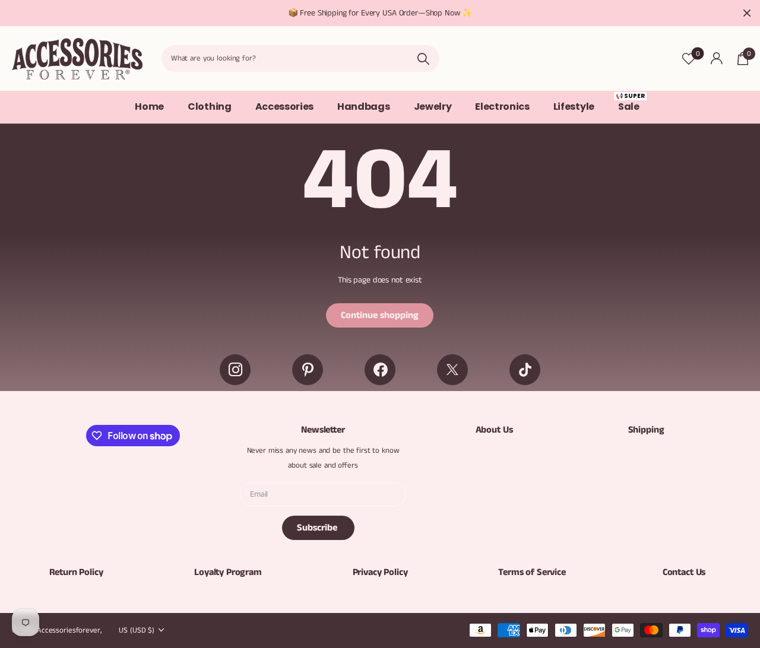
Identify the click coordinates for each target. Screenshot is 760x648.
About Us (494, 430)
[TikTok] (524, 369)
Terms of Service (531, 572)
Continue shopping (380, 315)
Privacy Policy (380, 572)
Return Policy (76, 572)
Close (747, 13)
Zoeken (423, 58)
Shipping (646, 430)
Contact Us (684, 572)
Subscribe (318, 528)
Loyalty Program (228, 572)
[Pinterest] (307, 369)
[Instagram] (235, 369)
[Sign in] (716, 58)
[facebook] (380, 369)
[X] (452, 369)
